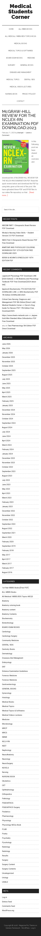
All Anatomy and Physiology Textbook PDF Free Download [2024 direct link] (20, 282)
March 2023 (7, 498)
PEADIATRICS (7, 803)
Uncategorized (8, 873)
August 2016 (7, 572)
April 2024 (6, 441)
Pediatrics (6, 812)
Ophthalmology (8, 790)
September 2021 (8, 533)
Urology (5, 878)
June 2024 (6, 436)
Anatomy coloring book (11, 605)
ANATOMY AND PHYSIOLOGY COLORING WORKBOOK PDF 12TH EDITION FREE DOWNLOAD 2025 (18, 250)
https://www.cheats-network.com (15, 315)
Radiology (6, 847)
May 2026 (6, 348)
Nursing (5, 772)
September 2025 (8, 370)
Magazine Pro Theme (27, 925)
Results (5, 856)
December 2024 (8, 410)
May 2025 (6, 388)
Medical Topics (8, 706)
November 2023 (8, 463)
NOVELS (5, 768)
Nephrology (6, 750)
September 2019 (8, 546)
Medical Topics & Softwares (13, 711)
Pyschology (7, 842)
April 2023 (6, 493)
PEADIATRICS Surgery (11, 807)
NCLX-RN (6, 741)
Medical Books (8, 702)
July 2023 (6, 480)
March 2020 (7, 537)
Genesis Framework (13, 928)
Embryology (7, 662)
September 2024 (8, 423)
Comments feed (8, 906)
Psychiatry (6, 838)
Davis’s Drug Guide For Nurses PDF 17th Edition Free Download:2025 (18, 308)
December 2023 (8, 458)
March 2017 (7, 564)
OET (3, 785)
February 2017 (8, 568)
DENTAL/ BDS (7, 645)
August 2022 (7, 528)
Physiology (6, 820)
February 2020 (8, 542)
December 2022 (8, 511)
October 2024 (7, 419)
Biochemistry (7, 618)
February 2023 (8, 502)
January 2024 (7, 454)
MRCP (4, 728)
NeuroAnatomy (8, 755)
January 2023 (7, 506)
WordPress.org (8, 910)
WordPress (25, 928)
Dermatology (7, 654)
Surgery (5, 860)
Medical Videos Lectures (12, 715)
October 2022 (7, 520)
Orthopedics (7, 794)
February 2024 (8, 449)
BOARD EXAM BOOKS (11, 627)
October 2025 (7, 366)
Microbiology (7, 724)
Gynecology (6, 693)
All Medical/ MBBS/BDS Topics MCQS (17, 596)
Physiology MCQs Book (11, 825)
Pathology (6, 798)
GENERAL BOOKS (9, 689)
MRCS (4, 733)
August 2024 (7, 427)
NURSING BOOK (8, 777)
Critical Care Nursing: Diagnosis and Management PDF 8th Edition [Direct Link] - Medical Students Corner (19, 302)
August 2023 (7, 476)
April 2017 (6, 559)
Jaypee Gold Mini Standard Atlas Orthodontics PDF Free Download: (19, 318)
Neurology (6, 759)
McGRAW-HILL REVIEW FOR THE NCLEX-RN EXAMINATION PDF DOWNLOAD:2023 (20, 119)
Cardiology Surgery (9, 636)
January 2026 (7, 353)
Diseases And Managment (12, 658)
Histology (6, 697)
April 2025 (6, 392)
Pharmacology (7, 816)
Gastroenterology (9, 684)
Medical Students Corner (20, 11)
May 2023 (6, 489)
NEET (4, 746)
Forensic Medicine (9, 675)
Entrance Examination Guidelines (15, 671)
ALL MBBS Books (9, 592)
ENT (3, 667)
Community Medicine (10, 640)
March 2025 (7, 397)
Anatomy (5, 601)
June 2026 (6, 344)
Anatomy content (8, 610)
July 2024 (6, 432)
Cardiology (6, 632)
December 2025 (8, 357)
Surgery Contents (9, 869)
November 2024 (8, 414)
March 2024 (7, 445)
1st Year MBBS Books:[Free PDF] (15, 588)
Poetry (4, 834)
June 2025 (6, 383)
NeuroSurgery (7, 763)
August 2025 (7, 375)
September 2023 (8, 471)
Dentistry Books (8, 649)
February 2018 (8, 550)
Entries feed (7, 902)
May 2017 (6, 555)
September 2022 (8, 524)
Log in (4, 897)
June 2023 (6, 484)
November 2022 (8, 515)
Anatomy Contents (9, 614)
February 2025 (8, 401)
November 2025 (8, 362)
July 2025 (6, 379)
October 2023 (7, 467)
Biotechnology (7, 623)
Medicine (5, 719)
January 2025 (7, 405)
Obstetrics (6, 781)
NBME (4, 737)
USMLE (5, 882)
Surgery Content (8, 864)
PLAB (4, 829)
